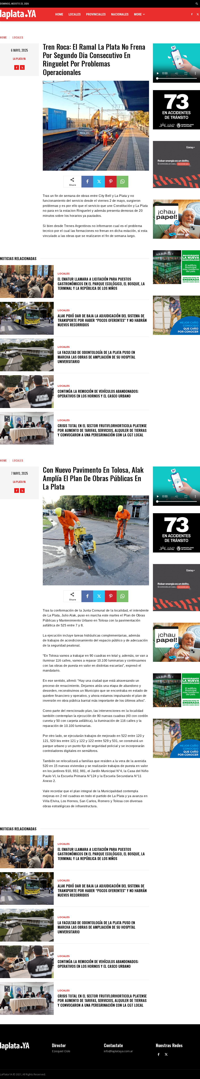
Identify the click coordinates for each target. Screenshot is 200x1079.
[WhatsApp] (122, 181)
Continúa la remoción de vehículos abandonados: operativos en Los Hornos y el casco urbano (98, 393)
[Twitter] (198, 14)
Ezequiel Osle (61, 1051)
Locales (17, 37)
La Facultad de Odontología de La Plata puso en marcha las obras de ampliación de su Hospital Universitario (96, 357)
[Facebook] (191, 14)
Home (3, 37)
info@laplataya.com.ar (118, 1051)
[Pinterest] (111, 181)
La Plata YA (19, 59)
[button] (197, 4)
